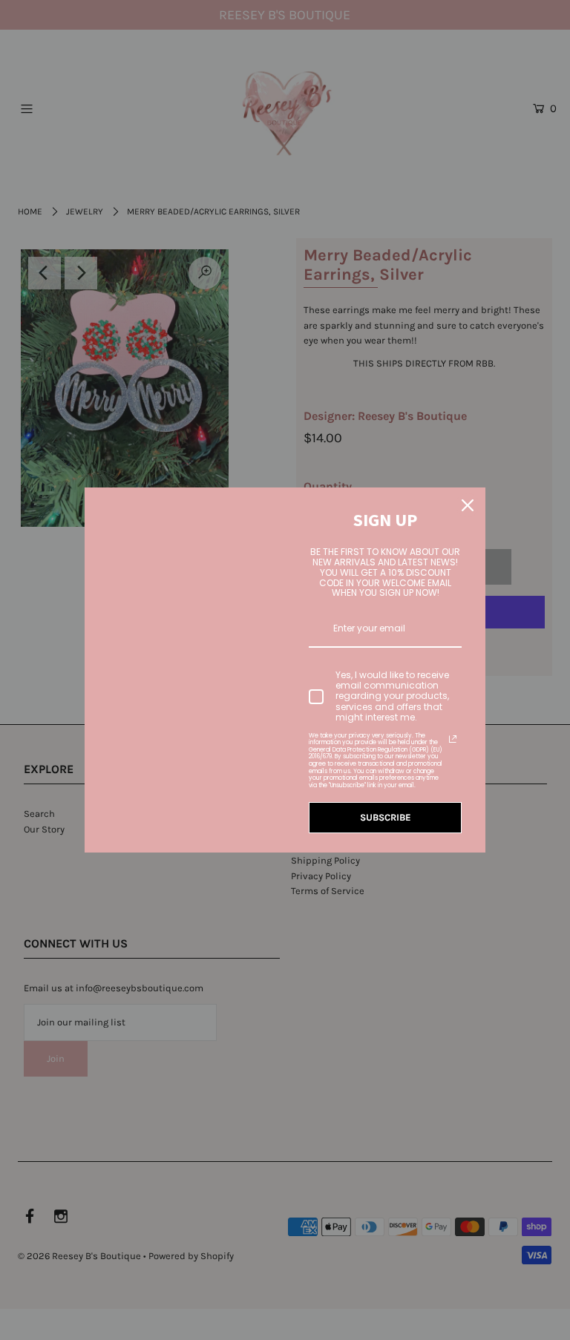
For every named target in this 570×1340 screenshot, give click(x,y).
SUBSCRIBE (385, 817)
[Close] (467, 505)
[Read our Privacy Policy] (453, 739)
